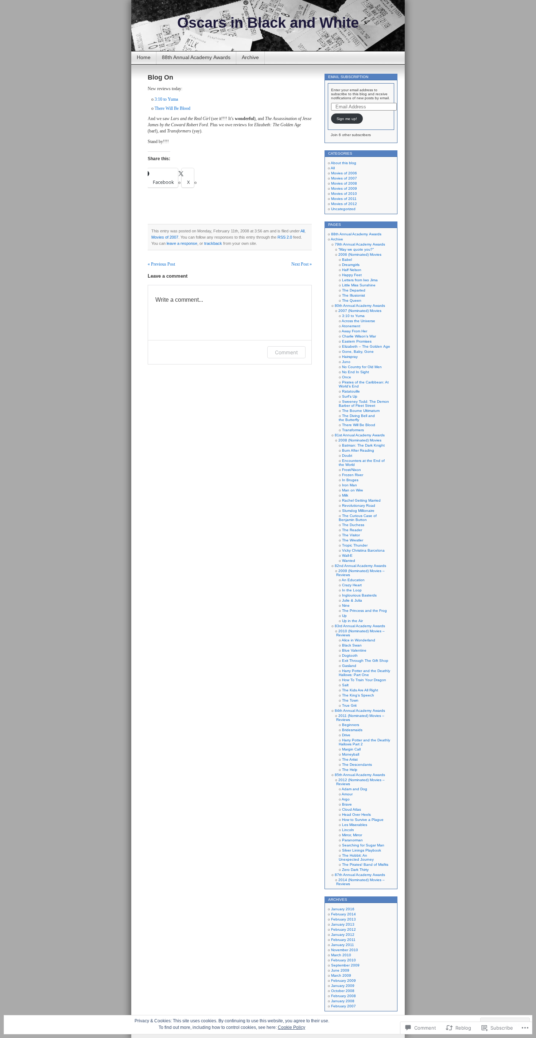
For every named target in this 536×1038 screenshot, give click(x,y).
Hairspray (350, 357)
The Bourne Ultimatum (361, 411)
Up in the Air (352, 621)
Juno (346, 362)
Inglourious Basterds (359, 595)
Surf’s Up (349, 396)
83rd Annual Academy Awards (360, 626)
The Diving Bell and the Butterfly (357, 418)
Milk (345, 495)
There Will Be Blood (172, 108)
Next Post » (301, 264)
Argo (346, 799)
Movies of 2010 (344, 194)
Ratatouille (351, 391)
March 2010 (341, 955)
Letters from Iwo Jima (360, 280)
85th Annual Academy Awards (360, 775)
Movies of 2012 (344, 204)
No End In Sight (355, 372)
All (302, 231)
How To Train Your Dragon (364, 680)
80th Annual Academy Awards (360, 306)
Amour (347, 794)
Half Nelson (351, 270)
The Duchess (353, 525)
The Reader (352, 530)
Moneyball (350, 754)
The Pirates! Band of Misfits (365, 865)
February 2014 (343, 914)
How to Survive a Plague (363, 820)
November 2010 (344, 950)
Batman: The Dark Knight (363, 445)
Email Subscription (348, 77)
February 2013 (343, 919)
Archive (250, 57)
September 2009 (345, 965)
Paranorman (352, 840)
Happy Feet (352, 275)
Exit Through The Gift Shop (365, 661)
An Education (353, 580)
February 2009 (343, 981)
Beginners (350, 725)
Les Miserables (354, 825)
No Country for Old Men (362, 367)
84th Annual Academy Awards (360, 711)
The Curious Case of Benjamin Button (358, 518)
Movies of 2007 (164, 237)
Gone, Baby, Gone (358, 352)
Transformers (353, 430)
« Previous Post (161, 264)
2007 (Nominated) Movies (359, 311)
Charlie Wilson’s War (359, 336)
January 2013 (342, 924)
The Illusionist (353, 295)
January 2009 (342, 986)
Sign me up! (347, 119)
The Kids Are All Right (360, 690)
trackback (213, 243)
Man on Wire (352, 490)
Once (346, 377)
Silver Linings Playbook (361, 850)
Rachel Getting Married (361, 500)
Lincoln (348, 830)
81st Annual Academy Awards (360, 435)
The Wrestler (352, 540)
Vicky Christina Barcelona (363, 550)
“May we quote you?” (356, 249)
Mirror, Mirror (352, 835)
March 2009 (341, 975)
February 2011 (343, 940)
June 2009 (340, 970)
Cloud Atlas (351, 809)
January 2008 (342, 1001)
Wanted (348, 561)
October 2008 (342, 991)
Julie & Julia (352, 600)
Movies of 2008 (344, 183)
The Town (350, 700)
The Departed (353, 290)
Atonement (351, 326)
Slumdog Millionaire (358, 511)
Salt (345, 685)
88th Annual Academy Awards (196, 57)
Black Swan (352, 645)
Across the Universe (358, 321)
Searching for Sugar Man (363, 845)
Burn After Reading (358, 450)
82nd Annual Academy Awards (360, 566)
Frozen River (352, 475)
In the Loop (352, 590)
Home (144, 57)
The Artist (350, 759)
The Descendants (357, 765)
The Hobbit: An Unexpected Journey (356, 857)
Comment (286, 352)
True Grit (349, 705)
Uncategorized (343, 209)
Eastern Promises (357, 341)
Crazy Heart (352, 585)
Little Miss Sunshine (359, 285)
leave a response (182, 243)
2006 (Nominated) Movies (359, 254)
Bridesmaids (352, 730)
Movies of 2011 (344, 199)
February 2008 (343, 996)
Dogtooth (350, 655)
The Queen (351, 300)
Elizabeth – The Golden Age (366, 346)
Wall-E (347, 555)
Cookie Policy (291, 1027)
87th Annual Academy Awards (360, 875)
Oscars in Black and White (268, 23)
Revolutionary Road (358, 505)
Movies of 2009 (344, 188)
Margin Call (351, 749)
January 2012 (342, 935)
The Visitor (351, 535)
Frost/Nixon (351, 470)
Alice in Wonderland (358, 640)
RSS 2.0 (284, 237)
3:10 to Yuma (166, 99)
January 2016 (342, 909)
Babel (347, 260)
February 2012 (343, 929)
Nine (346, 605)
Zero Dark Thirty (355, 870)
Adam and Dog (354, 789)
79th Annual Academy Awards (360, 244)
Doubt (347, 456)
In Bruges (350, 480)
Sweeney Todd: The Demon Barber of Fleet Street (364, 404)
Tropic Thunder (355, 545)
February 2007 (343, 1006)
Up (344, 616)
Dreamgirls (351, 265)
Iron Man (349, 485)
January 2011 (342, 945)
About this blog (343, 163)
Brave (347, 804)
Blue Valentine (354, 650)
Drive (346, 735)
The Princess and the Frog (364, 611)
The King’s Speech (358, 695)
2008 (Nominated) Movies (359, 440)
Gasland (349, 666)
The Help (349, 770)
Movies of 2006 (344, 173)
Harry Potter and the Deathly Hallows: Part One (364, 673)
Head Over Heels (356, 815)
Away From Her (354, 331)
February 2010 (343, 960)
